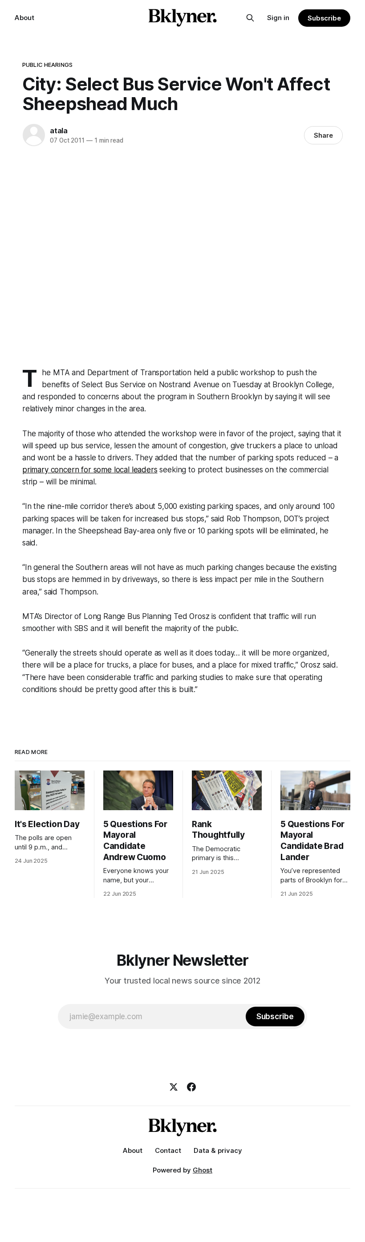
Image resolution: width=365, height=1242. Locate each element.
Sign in (278, 17)
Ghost (202, 1170)
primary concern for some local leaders (90, 469)
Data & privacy (218, 1150)
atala (59, 130)
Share (323, 135)
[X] (173, 1086)
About (24, 17)
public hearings (47, 64)
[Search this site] (250, 18)
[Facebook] (191, 1086)
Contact (168, 1150)
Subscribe (324, 18)
